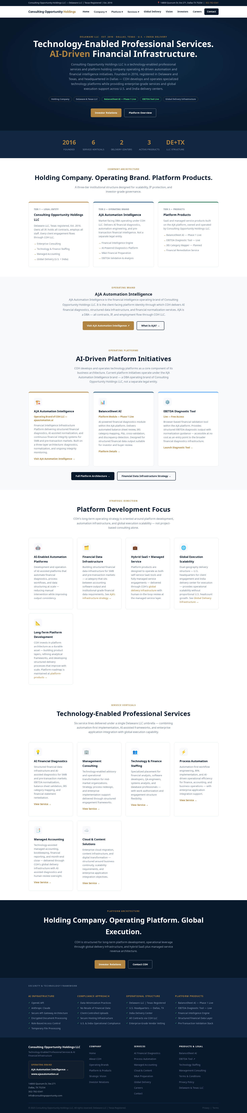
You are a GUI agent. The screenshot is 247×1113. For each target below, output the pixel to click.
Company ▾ (100, 12)
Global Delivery (152, 11)
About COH (95, 1058)
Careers (197, 11)
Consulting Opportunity (52, 12)
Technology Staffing (189, 1064)
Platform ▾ (117, 12)
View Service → (42, 804)
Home (86, 11)
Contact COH (140, 964)
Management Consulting (192, 1070)
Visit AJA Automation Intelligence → (54, 458)
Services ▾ (133, 12)
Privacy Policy (186, 1082)
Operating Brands (99, 1064)
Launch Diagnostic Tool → (178, 447)
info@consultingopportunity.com (45, 1095)
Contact (211, 11)
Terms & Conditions (190, 1076)
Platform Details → (109, 451)
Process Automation (145, 1058)
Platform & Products (100, 1070)
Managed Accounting (145, 1064)
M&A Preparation (143, 1076)
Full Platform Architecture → (93, 476)
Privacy (205, 1107)
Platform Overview (140, 112)
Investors (182, 11)
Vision (169, 11)
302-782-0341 (212, 2)
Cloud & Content (143, 1070)
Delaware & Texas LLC (191, 1087)
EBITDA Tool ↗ (187, 1058)
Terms (216, 1107)
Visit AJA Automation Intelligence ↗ (108, 325)
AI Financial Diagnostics (147, 1053)
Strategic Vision (97, 1076)
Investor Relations (106, 112)
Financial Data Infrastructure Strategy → (146, 476)
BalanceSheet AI (188, 1053)
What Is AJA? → (150, 325)
